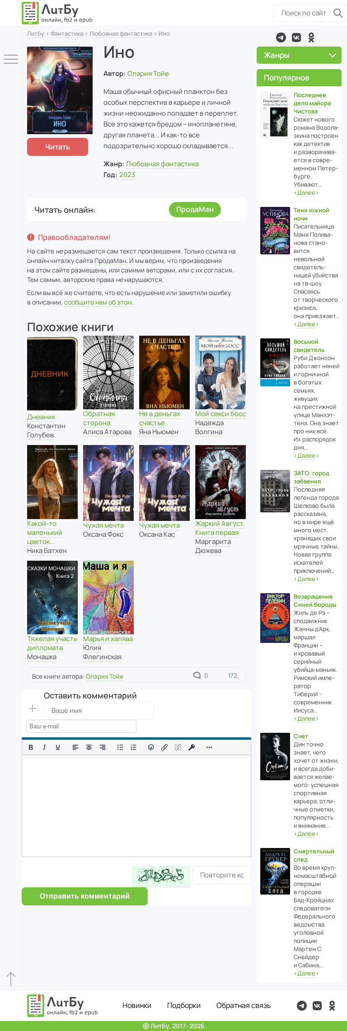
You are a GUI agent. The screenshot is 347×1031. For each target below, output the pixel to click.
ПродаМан (195, 209)
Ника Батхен (47, 550)
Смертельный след (314, 855)
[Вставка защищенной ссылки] (191, 747)
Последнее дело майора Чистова (312, 103)
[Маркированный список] (120, 747)
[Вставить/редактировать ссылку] (164, 747)
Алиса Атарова (107, 431)
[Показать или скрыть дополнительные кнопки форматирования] (209, 747)
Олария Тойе (148, 73)
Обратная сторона (99, 418)
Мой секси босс (220, 413)
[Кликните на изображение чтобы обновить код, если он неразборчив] (160, 876)
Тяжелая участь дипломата (52, 643)
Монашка (41, 656)
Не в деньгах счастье (159, 418)
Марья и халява (108, 638)
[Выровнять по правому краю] (102, 747)
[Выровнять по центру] (89, 747)
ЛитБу (35, 33)
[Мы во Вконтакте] (296, 37)
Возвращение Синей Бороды (315, 600)
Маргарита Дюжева (213, 546)
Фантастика (67, 33)
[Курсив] (44, 747)
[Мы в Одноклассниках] (311, 37)
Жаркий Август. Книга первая (220, 528)
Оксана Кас (157, 534)
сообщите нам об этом (98, 302)
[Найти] (338, 13)
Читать (57, 147)
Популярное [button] (286, 77)
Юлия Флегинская (102, 652)
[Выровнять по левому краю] (75, 747)
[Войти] (11, 37)
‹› (306, 192)
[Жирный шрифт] (31, 747)
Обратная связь (243, 1005)
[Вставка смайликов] (151, 747)
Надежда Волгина (209, 427)
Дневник (41, 417)
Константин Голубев (46, 430)
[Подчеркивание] (58, 747)
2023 (127, 174)
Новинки (136, 1005)
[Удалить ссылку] (178, 747)
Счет (301, 736)
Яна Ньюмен (158, 431)
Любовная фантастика (120, 33)
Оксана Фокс (103, 534)
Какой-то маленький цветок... (44, 532)
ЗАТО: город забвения (311, 477)
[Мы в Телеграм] (281, 37)
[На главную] (57, 13)
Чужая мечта (103, 525)
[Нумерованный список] (134, 747)
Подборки (184, 1005)
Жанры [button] (277, 55)
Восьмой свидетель (309, 345)
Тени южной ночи (311, 214)
